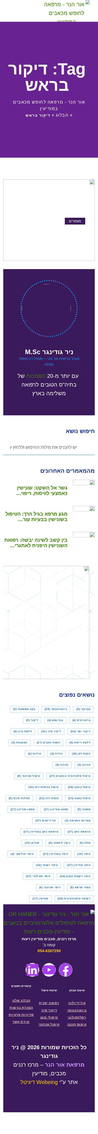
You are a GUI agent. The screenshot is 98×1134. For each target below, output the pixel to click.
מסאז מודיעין (23, 809)
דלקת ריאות (79, 742)
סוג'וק (32, 842)
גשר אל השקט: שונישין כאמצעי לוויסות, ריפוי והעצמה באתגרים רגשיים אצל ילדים (40, 490)
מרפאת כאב (79, 831)
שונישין (40, 898)
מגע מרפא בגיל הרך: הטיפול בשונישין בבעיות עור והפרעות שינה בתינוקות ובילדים (36, 516)
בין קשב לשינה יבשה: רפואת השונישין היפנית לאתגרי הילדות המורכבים (36, 542)
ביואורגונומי (56, 709)
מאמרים (75, 221)
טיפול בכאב (79, 787)
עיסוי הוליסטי (22, 853)
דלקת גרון (23, 731)
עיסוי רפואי (47, 865)
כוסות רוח (49, 798)
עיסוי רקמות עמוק (75, 876)
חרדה (56, 753)
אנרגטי (83, 709)
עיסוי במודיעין (55, 853)
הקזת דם (81, 753)
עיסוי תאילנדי (38, 876)
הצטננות (19, 742)
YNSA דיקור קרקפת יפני (55, 232)
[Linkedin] (32, 970)
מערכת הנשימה (77, 820)
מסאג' (84, 809)
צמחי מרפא (80, 887)
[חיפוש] (31, 11)
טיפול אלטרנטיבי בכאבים (70, 775)
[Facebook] (65, 970)
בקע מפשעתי (24, 709)
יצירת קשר (21, 1022)
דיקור (32, 720)
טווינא (84, 764)
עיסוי (83, 853)
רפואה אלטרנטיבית (74, 898)
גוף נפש (55, 720)
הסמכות (35, 376)
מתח (85, 842)
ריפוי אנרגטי (50, 887)
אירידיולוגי (77, 1003)
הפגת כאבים (48, 742)
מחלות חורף (19, 798)
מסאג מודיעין (56, 809)
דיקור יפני (81, 731)
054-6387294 (49, 951)
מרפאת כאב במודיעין (41, 831)
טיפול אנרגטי (28, 775)
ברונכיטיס (81, 720)
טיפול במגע (79, 798)
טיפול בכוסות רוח (43, 787)
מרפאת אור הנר (65, 1065)
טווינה (62, 764)
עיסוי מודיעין (78, 865)
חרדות (34, 753)
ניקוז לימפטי (60, 842)
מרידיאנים (45, 820)
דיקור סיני (51, 731)
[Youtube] (49, 970)
